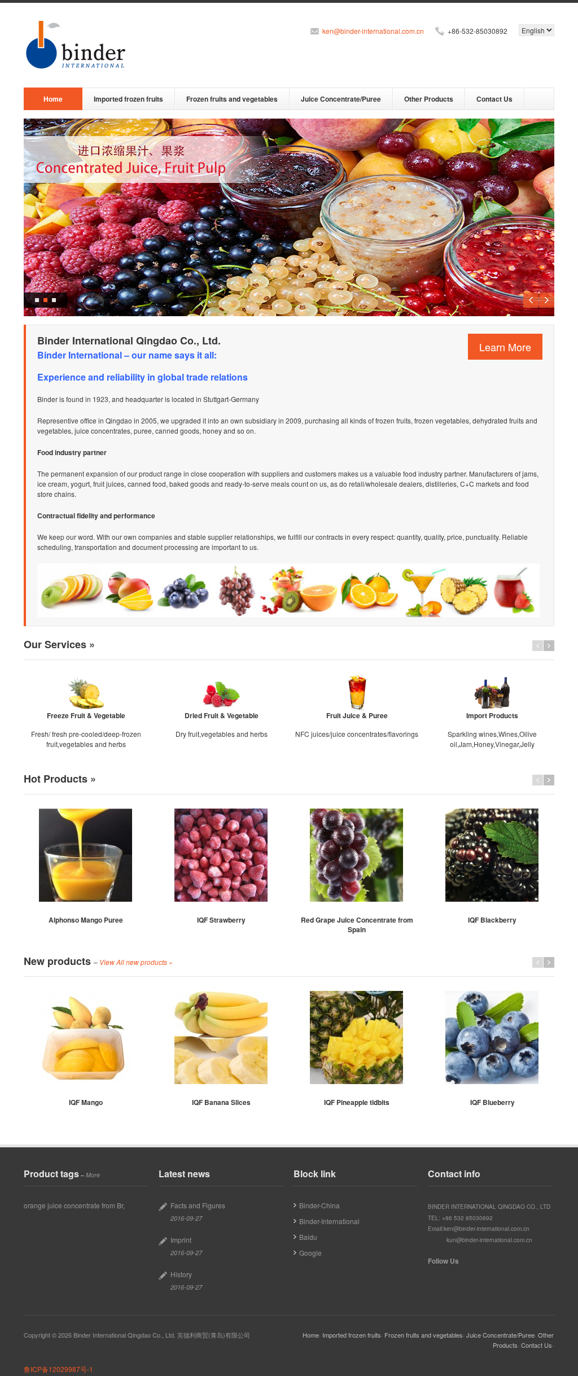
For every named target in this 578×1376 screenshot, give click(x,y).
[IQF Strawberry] (221, 855)
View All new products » (136, 962)
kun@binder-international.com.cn (489, 1240)
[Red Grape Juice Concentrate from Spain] (357, 855)
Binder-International (329, 1221)
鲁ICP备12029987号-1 (58, 1369)
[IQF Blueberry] (492, 1037)
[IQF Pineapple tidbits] (357, 1037)
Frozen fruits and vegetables (232, 99)
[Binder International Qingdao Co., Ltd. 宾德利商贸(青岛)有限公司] (77, 45)
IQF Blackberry (492, 920)
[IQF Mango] (86, 1037)
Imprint (180, 1239)
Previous (530, 300)
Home (53, 99)
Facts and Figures (197, 1205)
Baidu (308, 1237)
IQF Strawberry (221, 920)
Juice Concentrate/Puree (341, 99)
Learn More (505, 346)
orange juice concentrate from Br (73, 1205)
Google (310, 1252)
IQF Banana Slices (221, 1102)
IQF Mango (86, 1102)
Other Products (428, 99)
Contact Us (494, 99)
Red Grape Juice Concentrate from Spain (357, 924)
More (93, 1174)
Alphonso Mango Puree (86, 920)
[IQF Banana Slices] (221, 1037)
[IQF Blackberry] (492, 855)
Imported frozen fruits (128, 99)
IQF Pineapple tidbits (356, 1102)
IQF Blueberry (492, 1102)
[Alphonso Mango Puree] (86, 855)
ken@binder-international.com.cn (373, 31)
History (181, 1274)
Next (546, 300)
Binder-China (319, 1205)
